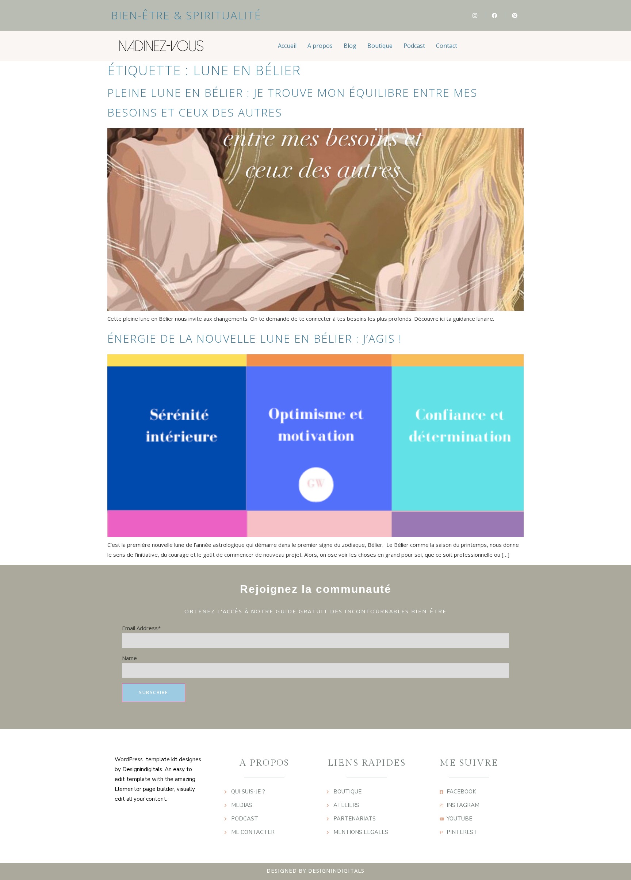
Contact (446, 46)
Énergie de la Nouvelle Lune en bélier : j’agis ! (254, 338)
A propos (320, 46)
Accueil (287, 46)
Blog (350, 46)
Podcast (414, 46)
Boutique (380, 46)
